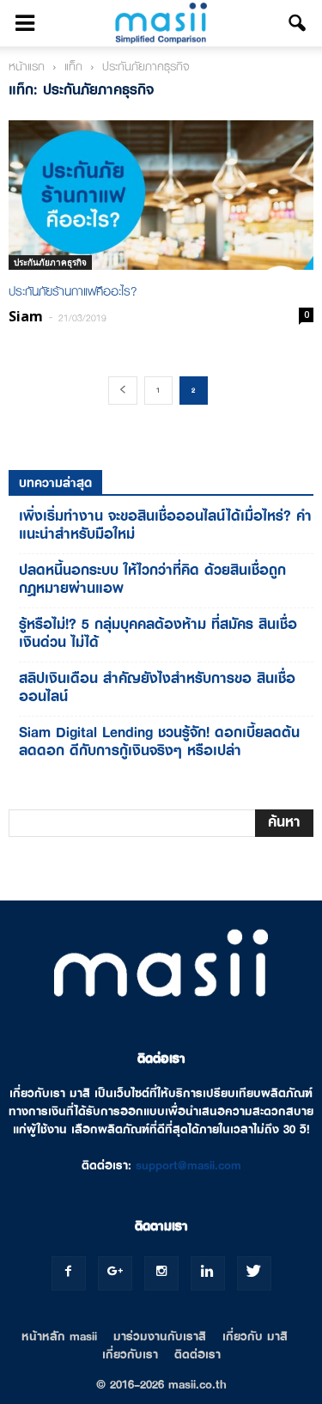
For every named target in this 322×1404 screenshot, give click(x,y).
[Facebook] (69, 1273)
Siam (26, 316)
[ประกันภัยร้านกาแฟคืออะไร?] (161, 195)
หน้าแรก (27, 66)
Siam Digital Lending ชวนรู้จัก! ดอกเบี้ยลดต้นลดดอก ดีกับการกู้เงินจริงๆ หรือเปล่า (159, 741)
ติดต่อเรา (197, 1354)
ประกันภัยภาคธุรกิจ (50, 262)
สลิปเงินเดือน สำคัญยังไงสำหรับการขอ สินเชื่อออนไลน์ (157, 687)
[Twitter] (254, 1273)
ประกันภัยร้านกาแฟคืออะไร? (73, 291)
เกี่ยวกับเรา (130, 1354)
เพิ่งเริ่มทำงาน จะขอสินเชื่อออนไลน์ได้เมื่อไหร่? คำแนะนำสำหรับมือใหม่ (165, 525)
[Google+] (115, 1273)
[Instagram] (161, 1273)
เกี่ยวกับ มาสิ (255, 1336)
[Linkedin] (208, 1273)
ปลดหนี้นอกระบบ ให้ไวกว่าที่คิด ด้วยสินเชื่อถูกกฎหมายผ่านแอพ (152, 579)
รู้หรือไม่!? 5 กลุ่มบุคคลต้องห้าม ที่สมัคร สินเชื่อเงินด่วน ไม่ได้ (158, 633)
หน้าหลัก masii (59, 1336)
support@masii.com (188, 1165)
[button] (298, 23)
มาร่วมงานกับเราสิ (159, 1336)
